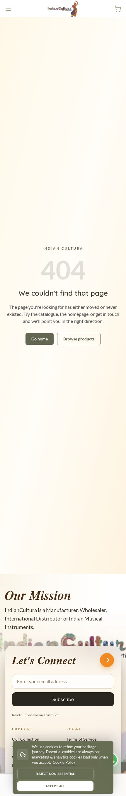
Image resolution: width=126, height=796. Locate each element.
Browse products (78, 338)
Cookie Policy (64, 762)
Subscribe (63, 699)
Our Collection (25, 739)
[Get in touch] (107, 660)
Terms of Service (81, 739)
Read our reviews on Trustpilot (35, 715)
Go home (39, 338)
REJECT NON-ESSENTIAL (55, 774)
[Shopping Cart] (117, 8)
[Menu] (8, 8)
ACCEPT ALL (55, 786)
